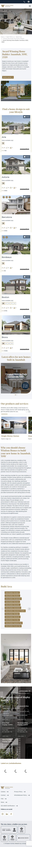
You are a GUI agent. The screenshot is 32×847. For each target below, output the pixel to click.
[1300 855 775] (24, 2)
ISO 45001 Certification (8, 805)
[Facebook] (11, 814)
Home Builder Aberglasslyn (13, 598)
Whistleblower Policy (20, 795)
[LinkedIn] (7, 814)
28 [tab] (3, 223)
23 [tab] (3, 303)
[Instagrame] (2, 814)
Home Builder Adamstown (13, 607)
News (2, 802)
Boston (5, 297)
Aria (4, 137)
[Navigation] (30, 6)
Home (2, 36)
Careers (3, 791)
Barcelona (7, 217)
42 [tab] (14, 303)
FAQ (2, 798)
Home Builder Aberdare (12, 592)
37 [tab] (11, 303)
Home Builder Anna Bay (12, 620)
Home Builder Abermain (12, 601)
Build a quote (7, 77)
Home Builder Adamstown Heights (15, 610)
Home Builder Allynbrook (12, 617)
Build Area (19, 36)
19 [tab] (3, 263)
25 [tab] (6, 343)
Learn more (5, 719)
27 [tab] (6, 303)
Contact (3, 795)
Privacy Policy (18, 791)
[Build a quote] (28, 2)
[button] (29, 412)
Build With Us (10, 36)
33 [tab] (9, 303)
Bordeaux (7, 257)
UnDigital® (25, 843)
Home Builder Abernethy (12, 604)
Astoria (5, 177)
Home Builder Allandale (12, 614)
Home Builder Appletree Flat (14, 623)
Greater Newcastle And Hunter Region (13, 38)
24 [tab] (3, 343)
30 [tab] (3, 183)
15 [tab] (3, 143)
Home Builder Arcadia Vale (13, 626)
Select (27, 116)
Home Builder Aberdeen (12, 595)
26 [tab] (9, 343)
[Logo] (7, 6)
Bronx (5, 337)
